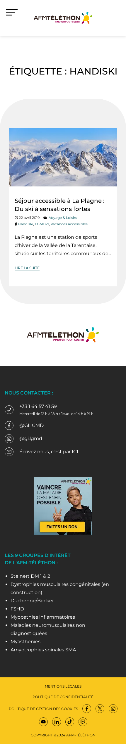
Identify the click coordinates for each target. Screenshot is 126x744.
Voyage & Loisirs (63, 217)
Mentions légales (63, 686)
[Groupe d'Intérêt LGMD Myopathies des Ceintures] (63, 17)
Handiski (25, 224)
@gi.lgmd (30, 438)
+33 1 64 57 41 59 (38, 406)
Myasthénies (25, 641)
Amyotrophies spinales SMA (43, 650)
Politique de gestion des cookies (43, 709)
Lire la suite (27, 268)
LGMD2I (42, 224)
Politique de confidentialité (63, 697)
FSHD (17, 609)
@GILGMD (31, 425)
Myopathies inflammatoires (43, 617)
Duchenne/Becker (32, 600)
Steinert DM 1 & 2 (30, 576)
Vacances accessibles (69, 224)
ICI (75, 451)
